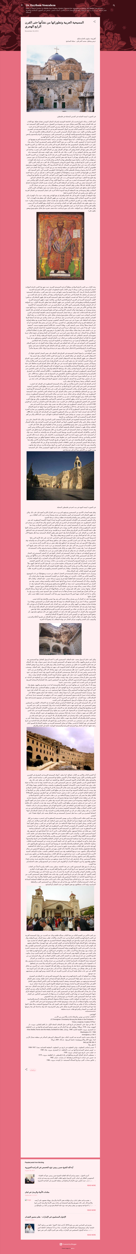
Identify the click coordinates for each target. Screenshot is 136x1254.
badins (72, 1248)
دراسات (32, 1070)
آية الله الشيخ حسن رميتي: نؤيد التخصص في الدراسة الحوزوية (49, 1167)
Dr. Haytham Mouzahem (40, 5)
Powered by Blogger (69, 1244)
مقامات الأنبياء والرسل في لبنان (37, 1192)
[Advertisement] (108, 49)
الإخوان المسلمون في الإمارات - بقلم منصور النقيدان (45, 1216)
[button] (94, 22)
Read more (91, 1185)
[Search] (114, 6)
